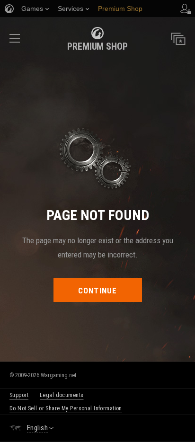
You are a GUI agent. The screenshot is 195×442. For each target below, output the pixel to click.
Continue (97, 290)
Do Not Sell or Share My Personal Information (65, 408)
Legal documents (61, 395)
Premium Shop (97, 46)
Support (18, 395)
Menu (14, 41)
